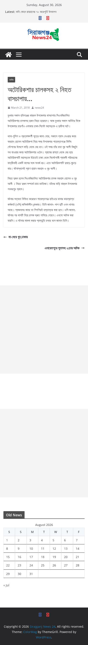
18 (42, 557)
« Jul (6, 585)
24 (31, 565)
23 (19, 565)
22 (8, 565)
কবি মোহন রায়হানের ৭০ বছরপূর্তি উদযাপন (36, 12)
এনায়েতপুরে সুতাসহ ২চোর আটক (62, 248)
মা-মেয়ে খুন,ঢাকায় (18, 236)
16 (19, 557)
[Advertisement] (44, 329)
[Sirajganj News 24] (8, 54)
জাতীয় (11, 79)
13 (65, 548)
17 (31, 557)
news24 (39, 107)
